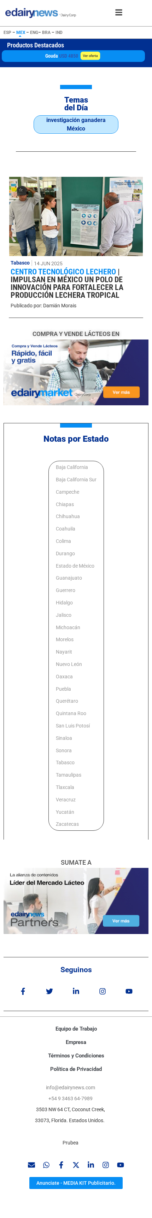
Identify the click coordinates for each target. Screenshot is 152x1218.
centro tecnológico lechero (64, 271)
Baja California (72, 467)
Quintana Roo (71, 713)
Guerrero (65, 590)
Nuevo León (69, 664)
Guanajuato (69, 578)
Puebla (63, 689)
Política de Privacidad (76, 1069)
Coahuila (65, 529)
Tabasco (20, 263)
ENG (34, 32)
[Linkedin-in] (76, 991)
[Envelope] (31, 1164)
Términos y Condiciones (76, 1055)
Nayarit (64, 652)
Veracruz (66, 799)
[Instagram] (102, 991)
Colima (63, 541)
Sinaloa (64, 738)
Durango (65, 553)
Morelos (65, 639)
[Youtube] (129, 991)
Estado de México (75, 566)
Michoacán (68, 627)
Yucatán (65, 812)
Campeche (67, 492)
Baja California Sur (76, 479)
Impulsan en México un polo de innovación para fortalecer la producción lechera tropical (67, 287)
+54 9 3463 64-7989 (70, 1098)
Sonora (64, 750)
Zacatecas (67, 824)
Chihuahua (68, 516)
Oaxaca (64, 676)
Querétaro (67, 701)
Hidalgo (64, 602)
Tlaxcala (65, 787)
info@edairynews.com (70, 1087)
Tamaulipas (68, 775)
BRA (46, 32)
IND (59, 32)
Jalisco (63, 615)
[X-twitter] (76, 1164)
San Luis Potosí (73, 726)
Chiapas (65, 504)
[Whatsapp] (46, 1164)
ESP (7, 32)
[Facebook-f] (23, 991)
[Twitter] (49, 991)
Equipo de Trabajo (76, 1029)
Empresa (76, 1042)
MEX (20, 32)
